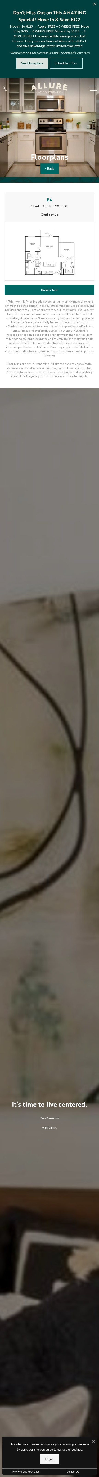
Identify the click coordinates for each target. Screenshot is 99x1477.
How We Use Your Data (25, 1471)
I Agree (49, 1459)
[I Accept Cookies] (93, 1442)
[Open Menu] (93, 88)
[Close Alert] (94, 5)
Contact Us (73, 1471)
